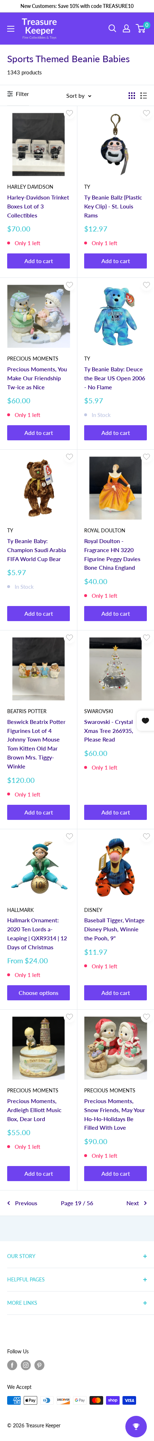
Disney (93, 910)
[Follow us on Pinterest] (39, 1365)
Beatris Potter (27, 711)
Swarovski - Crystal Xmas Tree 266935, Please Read (108, 730)
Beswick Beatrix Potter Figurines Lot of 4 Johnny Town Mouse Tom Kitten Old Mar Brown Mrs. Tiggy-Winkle (36, 744)
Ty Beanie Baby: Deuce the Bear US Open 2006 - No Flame (114, 378)
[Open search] (112, 28)
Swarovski (98, 711)
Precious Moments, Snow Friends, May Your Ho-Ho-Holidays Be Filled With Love (114, 1114)
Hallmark (20, 910)
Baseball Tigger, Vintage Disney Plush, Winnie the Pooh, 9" (114, 929)
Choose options (38, 992)
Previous (26, 1202)
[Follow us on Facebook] (12, 1365)
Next (132, 1202)
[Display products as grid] (132, 95)
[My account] (126, 28)
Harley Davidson (30, 187)
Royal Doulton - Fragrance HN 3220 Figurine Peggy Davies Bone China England (112, 554)
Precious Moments (32, 358)
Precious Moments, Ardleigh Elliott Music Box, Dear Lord (34, 1109)
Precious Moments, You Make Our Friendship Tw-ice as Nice (37, 378)
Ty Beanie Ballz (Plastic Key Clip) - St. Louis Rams (113, 206)
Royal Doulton (104, 530)
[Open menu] (10, 29)
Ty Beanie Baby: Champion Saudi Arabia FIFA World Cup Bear (36, 549)
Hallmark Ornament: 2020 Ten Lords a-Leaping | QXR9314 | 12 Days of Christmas (37, 933)
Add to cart (38, 260)
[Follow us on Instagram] (26, 1365)
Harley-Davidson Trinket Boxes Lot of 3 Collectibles (38, 206)
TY (87, 187)
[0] (140, 28)
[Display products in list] (143, 95)
